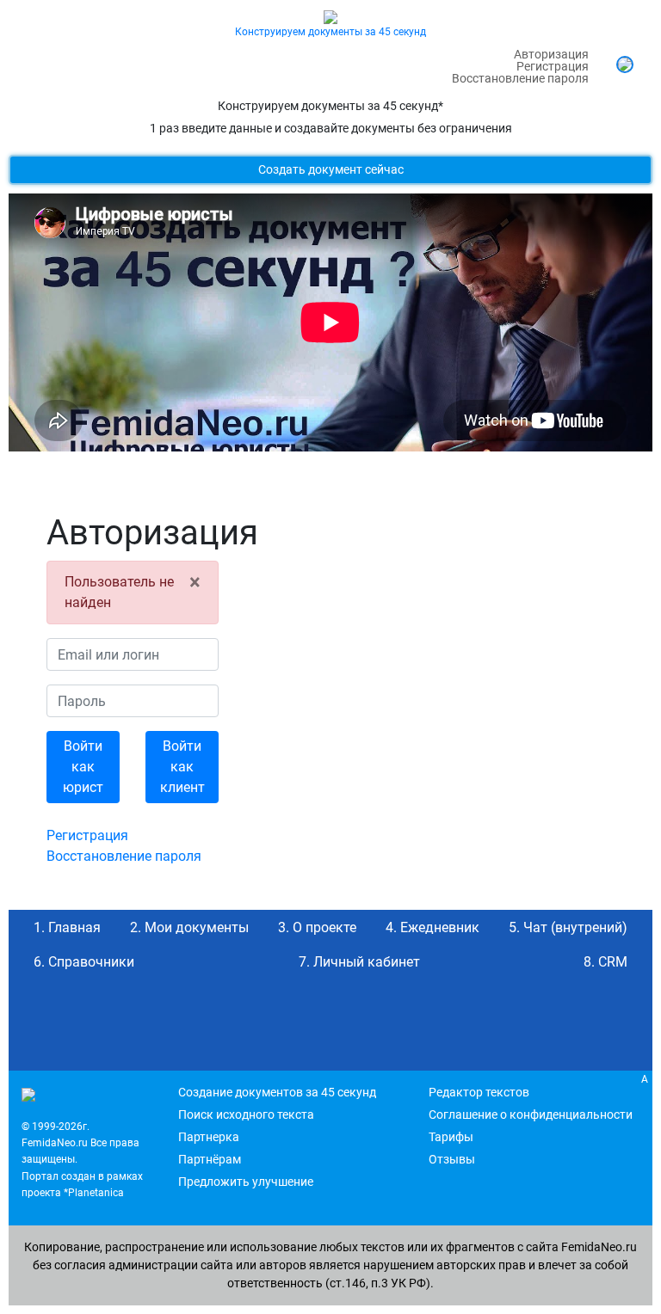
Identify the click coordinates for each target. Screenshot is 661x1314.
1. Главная (67, 927)
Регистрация (552, 66)
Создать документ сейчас (331, 169)
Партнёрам (209, 1159)
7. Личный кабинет (359, 962)
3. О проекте (317, 927)
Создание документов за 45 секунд (277, 1092)
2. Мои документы (189, 927)
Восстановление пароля (520, 78)
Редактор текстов (479, 1092)
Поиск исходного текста (246, 1114)
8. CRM (605, 962)
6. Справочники (84, 962)
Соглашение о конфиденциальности (531, 1114)
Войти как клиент (182, 766)
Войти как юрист (83, 766)
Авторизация (551, 54)
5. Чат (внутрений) (568, 927)
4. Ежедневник (432, 927)
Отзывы (452, 1159)
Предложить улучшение (245, 1181)
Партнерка (208, 1137)
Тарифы (451, 1137)
